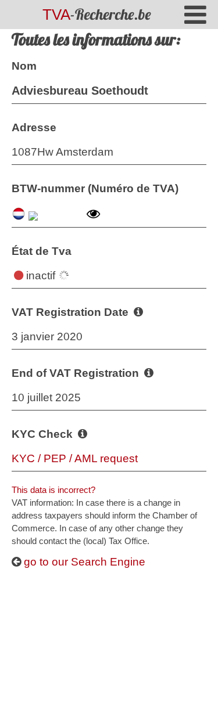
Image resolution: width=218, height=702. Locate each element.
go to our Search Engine (83, 562)
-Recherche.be (96, 14)
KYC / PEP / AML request (75, 458)
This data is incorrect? (53, 490)
